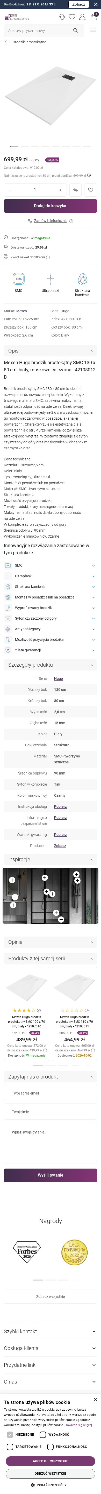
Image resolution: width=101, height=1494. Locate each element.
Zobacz (78, 4)
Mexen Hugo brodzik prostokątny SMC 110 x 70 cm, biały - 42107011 (74, 1021)
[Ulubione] (72, 16)
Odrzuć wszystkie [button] (50, 1473)
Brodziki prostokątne (29, 42)
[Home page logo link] (17, 17)
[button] (94, 16)
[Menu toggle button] (92, 29)
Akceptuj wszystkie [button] (50, 1461)
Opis (13, 351)
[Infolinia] (62, 16)
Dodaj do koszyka (50, 205)
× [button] (95, 1400)
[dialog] (50, 1444)
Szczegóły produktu (30, 665)
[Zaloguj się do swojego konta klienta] (82, 16)
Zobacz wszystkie (50, 1297)
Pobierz (60, 806)
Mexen (21, 311)
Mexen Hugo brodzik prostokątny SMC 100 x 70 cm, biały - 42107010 (26, 1021)
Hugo (65, 311)
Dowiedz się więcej (78, 1425)
